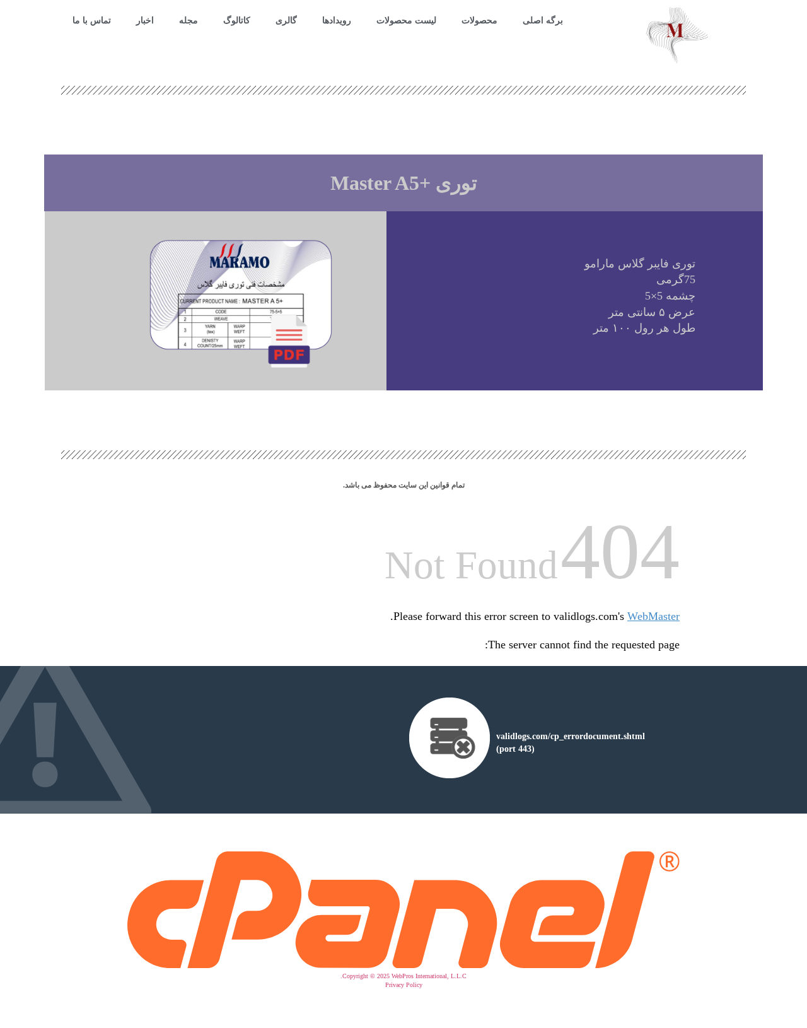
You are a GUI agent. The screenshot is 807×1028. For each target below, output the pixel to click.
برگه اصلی (543, 20)
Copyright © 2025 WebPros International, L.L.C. (403, 976)
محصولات (479, 20)
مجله (188, 20)
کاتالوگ (236, 20)
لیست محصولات (406, 20)
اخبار (145, 20)
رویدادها (336, 20)
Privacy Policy (403, 984)
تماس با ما (92, 20)
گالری (286, 20)
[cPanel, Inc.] (403, 965)
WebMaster (653, 616)
